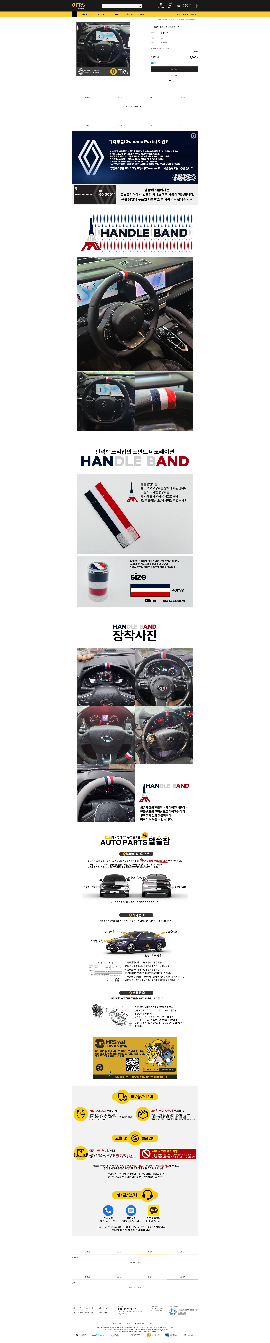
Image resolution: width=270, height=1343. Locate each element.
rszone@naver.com (162, 1330)
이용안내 (127, 1323)
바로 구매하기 (174, 69)
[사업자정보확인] (144, 1328)
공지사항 (87, 1313)
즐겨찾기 (80, 1313)
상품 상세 (119, 97)
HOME (159, 19)
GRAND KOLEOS (173, 19)
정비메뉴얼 (114, 14)
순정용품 (101, 14)
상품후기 (99, 1313)
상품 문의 (182, 97)
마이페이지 (161, 7)
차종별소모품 (87, 14)
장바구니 (170, 5)
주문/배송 (106, 1313)
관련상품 (87, 97)
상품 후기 (151, 97)
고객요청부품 (129, 14)
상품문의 (93, 1313)
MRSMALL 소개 (117, 1323)
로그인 (179, 14)
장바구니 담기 (174, 75)
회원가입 (185, 14)
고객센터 (193, 14)
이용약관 (150, 1323)
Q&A (142, 14)
